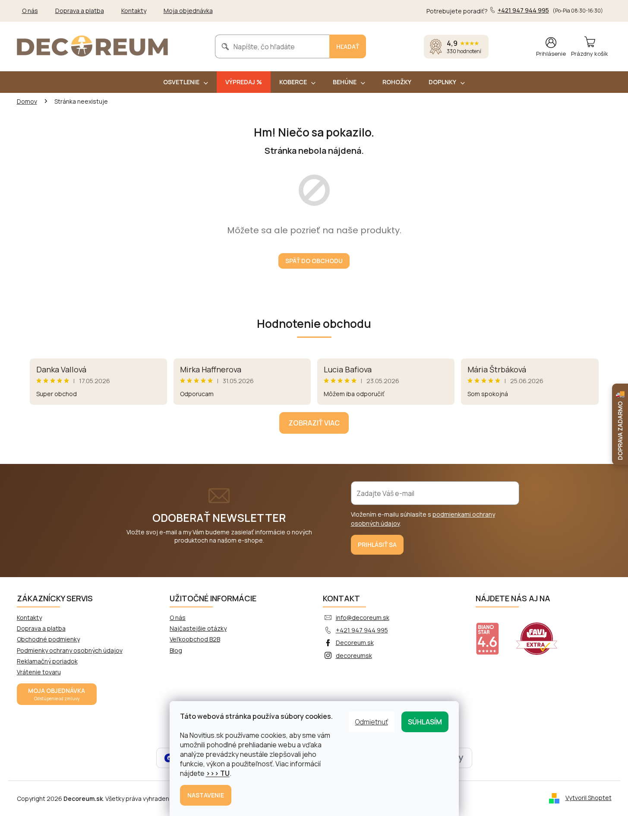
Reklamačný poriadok (47, 661)
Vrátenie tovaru (39, 672)
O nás (30, 10)
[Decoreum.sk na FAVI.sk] (542, 633)
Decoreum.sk (355, 642)
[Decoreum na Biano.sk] (493, 633)
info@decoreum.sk (362, 617)
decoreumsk (354, 655)
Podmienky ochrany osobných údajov (70, 650)
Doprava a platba (79, 10)
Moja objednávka (188, 10)
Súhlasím (425, 722)
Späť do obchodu (314, 261)
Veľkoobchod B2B (195, 639)
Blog (176, 650)
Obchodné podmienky (48, 639)
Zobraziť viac (314, 423)
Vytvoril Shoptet (588, 798)
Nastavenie (205, 795)
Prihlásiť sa (377, 544)
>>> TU (218, 773)
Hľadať (347, 46)
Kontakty (133, 10)
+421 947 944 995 (362, 630)
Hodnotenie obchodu (314, 323)
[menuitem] (186, 82)
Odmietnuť (371, 722)
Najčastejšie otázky (198, 628)
